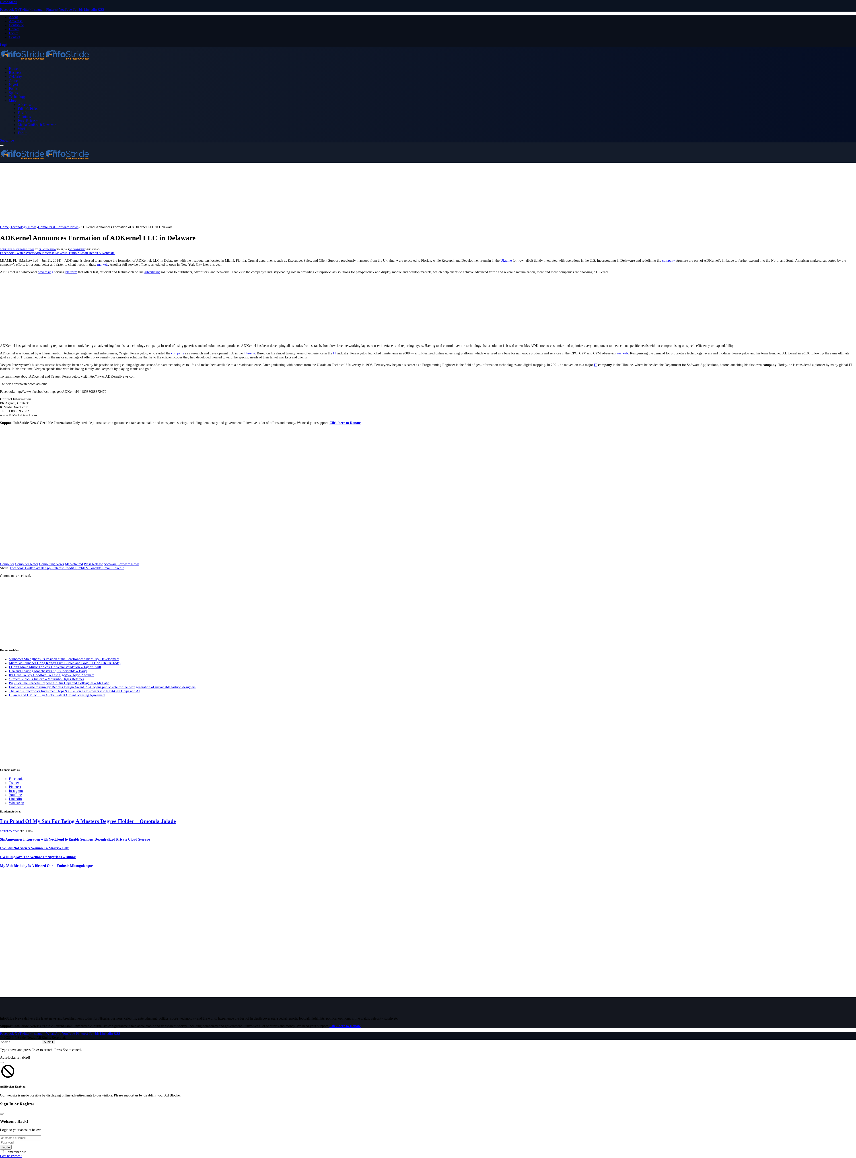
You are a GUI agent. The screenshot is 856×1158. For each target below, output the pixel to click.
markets (102, 264)
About (13, 17)
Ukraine (506, 260)
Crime (13, 80)
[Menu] (2, 145)
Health (22, 113)
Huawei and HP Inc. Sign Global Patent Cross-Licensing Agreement (57, 695)
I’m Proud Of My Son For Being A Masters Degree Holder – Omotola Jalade (88, 821)
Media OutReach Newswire (37, 125)
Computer (7, 564)
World (22, 129)
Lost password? (11, 1156)
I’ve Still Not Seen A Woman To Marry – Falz (34, 848)
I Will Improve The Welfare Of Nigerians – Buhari (38, 857)
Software (110, 564)
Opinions (24, 117)
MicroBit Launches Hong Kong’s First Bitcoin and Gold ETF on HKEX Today (65, 663)
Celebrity (15, 76)
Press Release (93, 564)
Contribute (16, 25)
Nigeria (14, 84)
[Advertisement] (134, 194)
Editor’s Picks (27, 109)
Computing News (51, 564)
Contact (14, 37)
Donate (14, 29)
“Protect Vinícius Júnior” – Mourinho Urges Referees (46, 679)
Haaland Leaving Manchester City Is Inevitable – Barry (48, 671)
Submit (48, 1042)
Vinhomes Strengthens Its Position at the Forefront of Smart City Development (64, 659)
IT (334, 353)
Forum (13, 33)
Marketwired (74, 564)
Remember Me (15, 1152)
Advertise (16, 21)
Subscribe (7, 140)
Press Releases (28, 121)
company (668, 260)
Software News (128, 564)
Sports (13, 93)
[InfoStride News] (44, 61)
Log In (6, 1147)
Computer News (26, 564)
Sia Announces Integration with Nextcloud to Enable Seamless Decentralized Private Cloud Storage (75, 839)
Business (15, 72)
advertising (45, 272)
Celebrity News (9, 831)
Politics (14, 89)
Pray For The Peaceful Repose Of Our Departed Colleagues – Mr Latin (59, 683)
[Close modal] (2, 1062)
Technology (17, 97)
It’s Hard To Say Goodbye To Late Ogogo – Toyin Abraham (51, 675)
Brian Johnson (47, 249)
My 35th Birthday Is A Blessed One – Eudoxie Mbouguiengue (46, 866)
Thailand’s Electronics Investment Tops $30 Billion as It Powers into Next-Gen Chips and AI (74, 691)
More (12, 101)
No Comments (77, 249)
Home (13, 68)
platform (71, 272)
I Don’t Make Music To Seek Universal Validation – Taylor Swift (55, 667)
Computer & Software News (17, 249)
